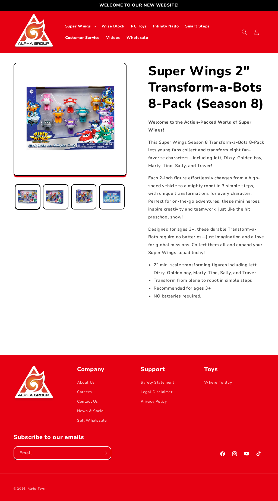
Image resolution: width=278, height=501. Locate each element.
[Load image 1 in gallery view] (27, 196)
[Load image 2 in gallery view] (55, 196)
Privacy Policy (154, 401)
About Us (86, 382)
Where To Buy (218, 382)
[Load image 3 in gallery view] (83, 196)
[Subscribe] (105, 453)
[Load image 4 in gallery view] (111, 196)
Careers (84, 391)
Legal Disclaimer (157, 391)
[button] (80, 26)
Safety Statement (157, 382)
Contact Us (87, 401)
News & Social (91, 411)
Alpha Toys (36, 489)
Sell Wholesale (92, 420)
